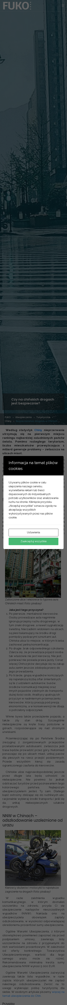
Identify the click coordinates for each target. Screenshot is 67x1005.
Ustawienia (33, 532)
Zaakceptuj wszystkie (33, 541)
